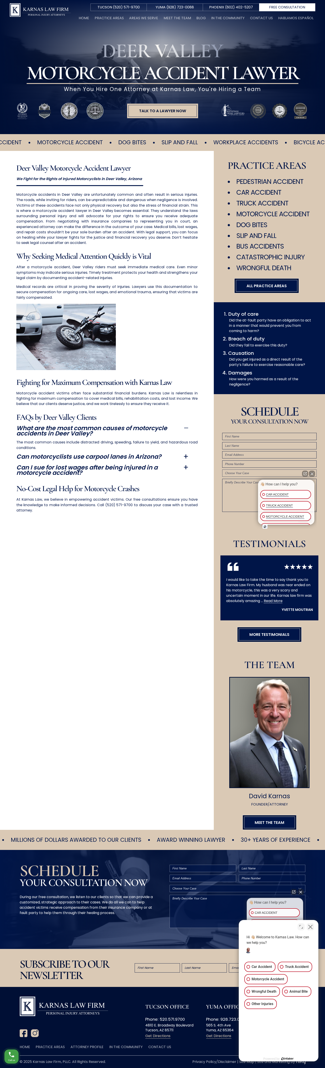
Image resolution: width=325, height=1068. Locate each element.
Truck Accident (262, 203)
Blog (201, 18)
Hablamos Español (296, 18)
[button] (162, 111)
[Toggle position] (301, 926)
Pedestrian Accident (269, 181)
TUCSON (119, 7)
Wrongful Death (263, 268)
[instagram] (35, 1034)
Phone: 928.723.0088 (226, 1019)
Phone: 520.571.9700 (165, 1019)
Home (84, 18)
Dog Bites (251, 225)
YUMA (175, 7)
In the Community (228, 18)
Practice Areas (109, 18)
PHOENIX (231, 7)
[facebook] (23, 1034)
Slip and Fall (256, 235)
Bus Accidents (260, 246)
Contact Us (261, 18)
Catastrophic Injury (270, 257)
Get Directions (157, 1035)
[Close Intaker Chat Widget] (310, 926)
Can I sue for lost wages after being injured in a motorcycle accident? (87, 470)
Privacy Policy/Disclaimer (214, 1061)
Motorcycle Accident (273, 214)
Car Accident (258, 192)
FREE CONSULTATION (287, 7)
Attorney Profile (87, 1046)
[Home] (40, 10)
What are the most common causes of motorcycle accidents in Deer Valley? (91, 431)
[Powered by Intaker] (287, 1058)
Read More (273, 600)
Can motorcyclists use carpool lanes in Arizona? (88, 456)
